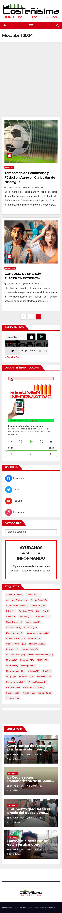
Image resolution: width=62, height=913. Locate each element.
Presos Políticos (37, 682)
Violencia (12, 698)
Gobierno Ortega (16, 644)
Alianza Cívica (39, 600)
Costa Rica (33, 622)
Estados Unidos (15, 638)
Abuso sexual (14, 595)
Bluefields (26, 611)
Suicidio (29, 693)
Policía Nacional (15, 682)
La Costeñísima (15, 655)
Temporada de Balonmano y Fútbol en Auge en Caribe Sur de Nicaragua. (29, 177)
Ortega (11, 676)
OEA (46, 671)
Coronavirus (42, 616)
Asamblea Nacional (17, 605)
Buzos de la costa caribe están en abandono (27, 842)
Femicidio (34, 638)
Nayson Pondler (34, 188)
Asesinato (38, 605)
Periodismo (26, 676)
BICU (10, 611)
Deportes (9, 167)
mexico (11, 660)
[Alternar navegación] (31, 25)
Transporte (45, 693)
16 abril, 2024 (17, 786)
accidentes (33, 595)
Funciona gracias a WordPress (15, 907)
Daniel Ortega (14, 633)
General (11, 742)
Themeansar (50, 907)
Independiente (29, 649)
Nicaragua (28, 665)
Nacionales (10, 268)
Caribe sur (42, 611)
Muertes (12, 665)
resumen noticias (33, 687)
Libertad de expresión (40, 655)
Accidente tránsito (16, 600)
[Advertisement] (31, 84)
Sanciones (13, 693)
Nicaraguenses (15, 671)
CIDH (10, 616)
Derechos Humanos (38, 633)
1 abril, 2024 (14, 188)
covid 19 (30, 627)
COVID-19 (13, 627)
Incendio (12, 649)
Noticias (33, 671)
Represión (13, 687)
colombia (25, 616)
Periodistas (44, 676)
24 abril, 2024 (17, 754)
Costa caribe (14, 622)
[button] (57, 25)
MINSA (42, 660)
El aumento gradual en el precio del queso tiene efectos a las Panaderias (28, 812)
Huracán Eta (37, 644)
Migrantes (27, 660)
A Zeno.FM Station (13, 357)
